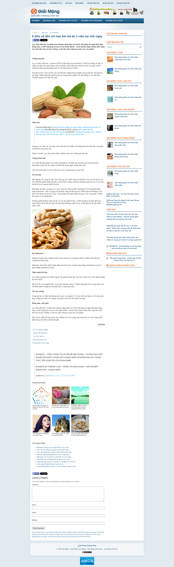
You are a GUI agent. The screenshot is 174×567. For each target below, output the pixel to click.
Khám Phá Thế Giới (40, 333)
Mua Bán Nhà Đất (118, 253)
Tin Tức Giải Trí (39, 336)
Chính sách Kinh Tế (39, 340)
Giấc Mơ (68, 3)
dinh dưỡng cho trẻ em (89, 534)
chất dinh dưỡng (72, 532)
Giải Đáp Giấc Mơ (123, 3)
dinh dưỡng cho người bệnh (54, 534)
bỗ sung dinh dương (38, 532)
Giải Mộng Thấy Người (114, 20)
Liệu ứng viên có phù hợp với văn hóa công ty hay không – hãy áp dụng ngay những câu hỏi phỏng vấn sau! (122, 216)
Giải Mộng (36, 20)
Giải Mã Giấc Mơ (93, 3)
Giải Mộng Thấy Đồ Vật (40, 25)
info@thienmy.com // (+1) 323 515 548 (60, 376)
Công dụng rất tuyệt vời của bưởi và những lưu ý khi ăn (56, 462)
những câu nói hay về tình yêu (52, 132)
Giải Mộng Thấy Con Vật (68, 20)
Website (34, 520)
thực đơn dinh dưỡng (68, 536)
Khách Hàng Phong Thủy (122, 265)
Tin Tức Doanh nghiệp (40, 330)
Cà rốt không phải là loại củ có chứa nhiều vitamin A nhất (56, 466)
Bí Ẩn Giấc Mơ (108, 3)
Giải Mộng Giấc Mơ (39, 3)
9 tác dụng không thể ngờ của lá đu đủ (50, 464)
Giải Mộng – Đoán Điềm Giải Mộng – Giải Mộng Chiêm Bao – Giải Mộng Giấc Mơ (90, 549)
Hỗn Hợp (44, 32)
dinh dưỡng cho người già (72, 534)
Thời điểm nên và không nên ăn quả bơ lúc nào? (53, 459)
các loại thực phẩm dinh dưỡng (56, 532)
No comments (54, 32)
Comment (35, 484)
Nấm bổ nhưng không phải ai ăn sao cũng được (53, 454)
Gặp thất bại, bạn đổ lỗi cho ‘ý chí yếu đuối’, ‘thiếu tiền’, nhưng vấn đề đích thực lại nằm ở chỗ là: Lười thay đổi (124, 228)
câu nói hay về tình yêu (74, 134)
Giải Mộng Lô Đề (49, 20)
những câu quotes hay (85, 132)
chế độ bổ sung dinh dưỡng (87, 532)
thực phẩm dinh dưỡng (83, 536)
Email (34, 512)
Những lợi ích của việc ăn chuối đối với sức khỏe (54, 457)
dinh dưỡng (41, 534)
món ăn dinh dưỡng (54, 536)
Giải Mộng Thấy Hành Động (91, 20)
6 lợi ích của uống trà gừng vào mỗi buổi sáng (52, 450)
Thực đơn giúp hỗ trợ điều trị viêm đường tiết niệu (54, 452)
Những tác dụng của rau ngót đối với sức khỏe (53, 447)
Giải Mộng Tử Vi (56, 3)
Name (34, 505)
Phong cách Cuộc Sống (41, 343)
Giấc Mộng (79, 3)
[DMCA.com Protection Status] (87, 564)
